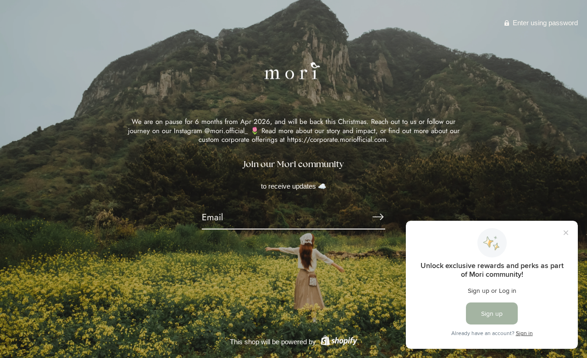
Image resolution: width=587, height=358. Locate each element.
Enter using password (544, 23)
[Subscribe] (378, 217)
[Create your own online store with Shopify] (337, 342)
